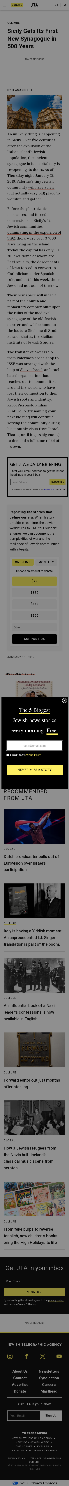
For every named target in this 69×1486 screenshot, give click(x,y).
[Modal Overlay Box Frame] (34, 743)
